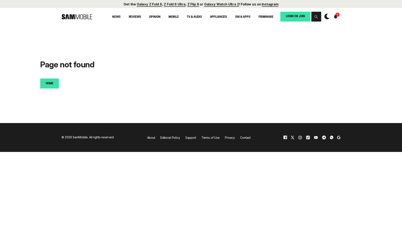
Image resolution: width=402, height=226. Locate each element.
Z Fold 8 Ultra (175, 4)
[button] (316, 17)
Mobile (174, 17)
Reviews (135, 17)
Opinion (154, 17)
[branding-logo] (77, 17)
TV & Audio (194, 17)
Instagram (270, 4)
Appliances (218, 17)
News (116, 17)
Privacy (230, 137)
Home (49, 83)
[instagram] (300, 137)
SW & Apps (242, 17)
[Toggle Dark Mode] (326, 16)
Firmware (266, 17)
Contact (245, 137)
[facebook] (285, 137)
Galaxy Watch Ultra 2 (221, 4)
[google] (338, 137)
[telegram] (324, 137)
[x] (292, 137)
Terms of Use (210, 137)
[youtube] (316, 137)
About (151, 137)
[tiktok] (308, 137)
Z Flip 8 (193, 4)
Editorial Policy (170, 137)
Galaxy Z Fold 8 (149, 4)
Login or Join (295, 16)
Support (190, 137)
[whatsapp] (331, 137)
